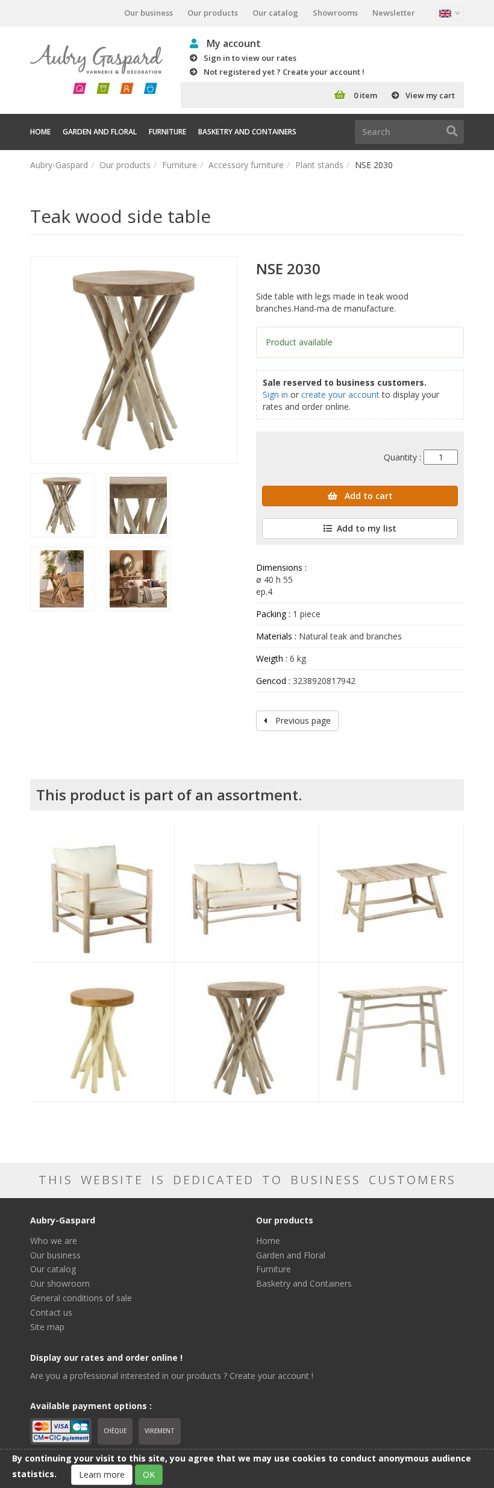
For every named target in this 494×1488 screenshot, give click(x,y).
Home (40, 132)
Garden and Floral (100, 132)
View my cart (430, 95)
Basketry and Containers (247, 132)
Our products (212, 12)
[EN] (450, 13)
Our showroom (60, 1283)
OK (149, 1474)
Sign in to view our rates (250, 57)
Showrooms (335, 12)
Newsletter (393, 12)
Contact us (51, 1312)
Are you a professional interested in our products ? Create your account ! (171, 1375)
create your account (340, 394)
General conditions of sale (81, 1298)
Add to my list (366, 528)
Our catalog (275, 12)
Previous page (302, 720)
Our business (148, 12)
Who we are (53, 1240)
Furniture (167, 132)
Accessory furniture (246, 165)
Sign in (275, 394)
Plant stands (319, 165)
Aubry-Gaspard (59, 165)
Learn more (102, 1474)
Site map (47, 1327)
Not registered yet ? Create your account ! (284, 71)
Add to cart (367, 495)
